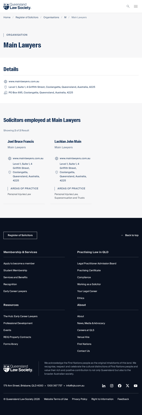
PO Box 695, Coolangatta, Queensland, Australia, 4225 (41, 93)
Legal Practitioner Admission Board (96, 264)
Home (6, 17)
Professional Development (18, 323)
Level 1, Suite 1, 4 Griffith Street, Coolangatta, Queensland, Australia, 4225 (52, 87)
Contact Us (83, 351)
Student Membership (15, 270)
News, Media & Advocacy (91, 323)
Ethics (80, 298)
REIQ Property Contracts (17, 337)
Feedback (123, 399)
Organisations (51, 17)
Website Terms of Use (56, 399)
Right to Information (102, 399)
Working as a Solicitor (89, 284)
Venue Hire (83, 337)
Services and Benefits (15, 277)
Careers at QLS (85, 330)
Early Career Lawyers (15, 291)
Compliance (84, 277)
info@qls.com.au (75, 386)
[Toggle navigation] (136, 6)
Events (7, 330)
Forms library (10, 344)
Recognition (10, 284)
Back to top (132, 235)
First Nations (84, 344)
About (80, 316)
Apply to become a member (19, 264)
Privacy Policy (79, 399)
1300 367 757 (54, 386)
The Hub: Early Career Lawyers (20, 316)
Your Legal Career (87, 291)
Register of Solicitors (27, 17)
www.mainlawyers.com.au (24, 82)
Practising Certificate (89, 270)
